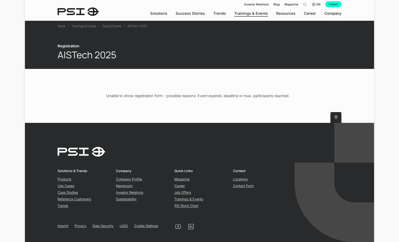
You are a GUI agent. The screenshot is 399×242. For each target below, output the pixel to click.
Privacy (80, 226)
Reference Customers (74, 199)
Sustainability (126, 199)
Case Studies (68, 192)
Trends (63, 206)
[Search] (305, 4)
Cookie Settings (146, 226)
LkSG (124, 226)
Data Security (102, 226)
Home (61, 26)
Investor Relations (129, 192)
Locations (240, 179)
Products (64, 179)
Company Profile (129, 179)
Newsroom (124, 186)
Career (179, 186)
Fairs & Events (111, 26)
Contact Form (243, 186)
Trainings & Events (84, 26)
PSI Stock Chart (186, 206)
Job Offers (182, 192)
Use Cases (66, 186)
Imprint (63, 226)
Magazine (182, 179)
